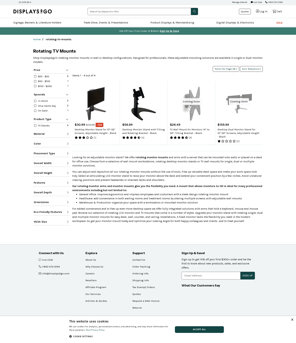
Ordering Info (140, 273)
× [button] (292, 320)
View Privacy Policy (95, 329)
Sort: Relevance (251, 68)
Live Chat (257, 2)
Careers (90, 273)
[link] (32, 11)
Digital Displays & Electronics (235, 22)
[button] (120, 336)
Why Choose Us (94, 266)
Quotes (245, 11)
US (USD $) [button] (24, 2)
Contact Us (138, 259)
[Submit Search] (194, 11)
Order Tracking (141, 266)
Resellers (91, 280)
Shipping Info (140, 280)
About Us (90, 259)
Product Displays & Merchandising (172, 22)
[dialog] (148, 329)
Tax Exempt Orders (143, 287)
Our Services (93, 294)
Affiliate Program (95, 287)
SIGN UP (248, 275)
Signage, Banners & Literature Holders (37, 22)
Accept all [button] (199, 329)
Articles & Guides (96, 300)
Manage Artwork (239, 2)
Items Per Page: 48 (225, 68)
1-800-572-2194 (275, 2)
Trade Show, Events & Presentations (106, 22)
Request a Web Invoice (145, 300)
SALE (279, 22)
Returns (137, 307)
